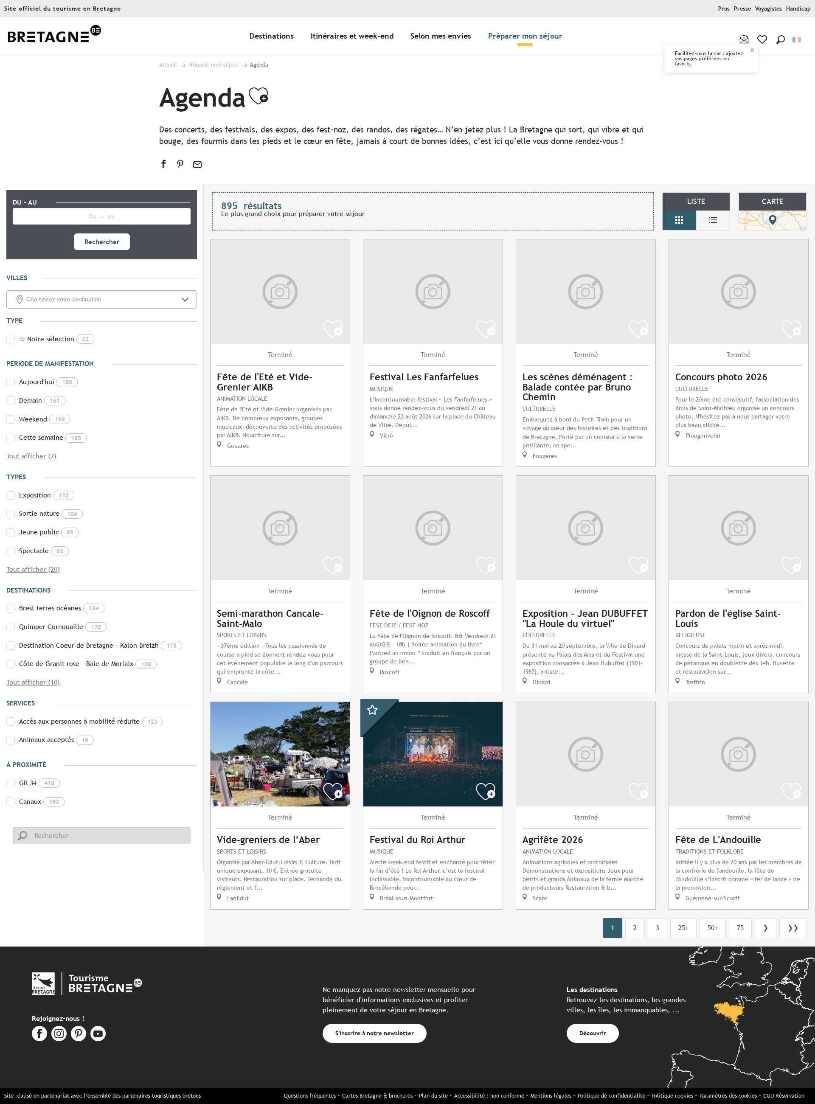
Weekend (42, 419)
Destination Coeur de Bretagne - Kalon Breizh (98, 645)
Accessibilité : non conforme (489, 1096)
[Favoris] (763, 39)
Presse (742, 9)
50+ (713, 928)
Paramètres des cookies (728, 1096)
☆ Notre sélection (54, 339)
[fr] (797, 40)
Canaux (39, 802)
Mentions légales (551, 1096)
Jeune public (46, 532)
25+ (683, 928)
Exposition (44, 495)
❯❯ (792, 928)
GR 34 (36, 783)
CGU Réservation (783, 1096)
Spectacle (41, 551)
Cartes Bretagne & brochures (377, 1096)
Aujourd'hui (45, 382)
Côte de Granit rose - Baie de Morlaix (85, 664)
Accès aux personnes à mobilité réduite (88, 721)
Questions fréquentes (310, 1096)
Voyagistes (768, 9)
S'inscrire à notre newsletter (374, 1033)
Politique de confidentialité (611, 1096)
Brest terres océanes (59, 608)
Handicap (798, 9)
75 (740, 928)
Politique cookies (672, 1096)
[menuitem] (54, 36)
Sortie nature (48, 513)
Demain (39, 400)
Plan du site (433, 1096)
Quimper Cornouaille (60, 627)
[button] (780, 39)
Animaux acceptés (53, 740)
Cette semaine (50, 437)
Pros (724, 9)
